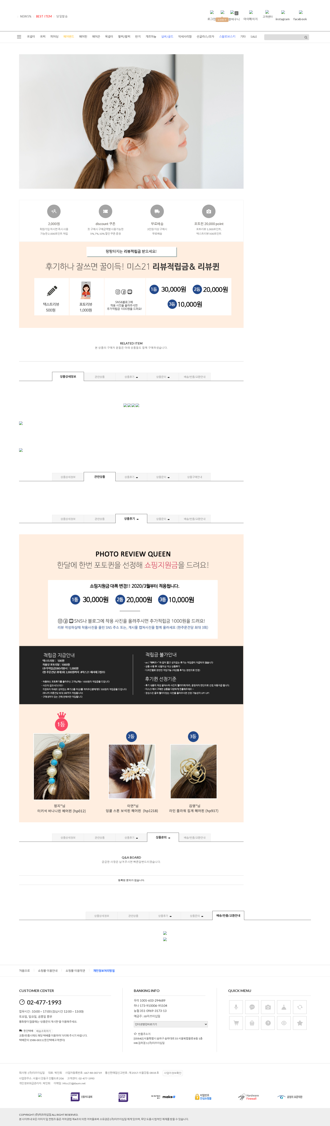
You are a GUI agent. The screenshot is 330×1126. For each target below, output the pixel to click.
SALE (254, 36)
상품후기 (130, 377)
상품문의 (161, 377)
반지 (138, 36)
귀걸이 (31, 36)
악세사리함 (185, 36)
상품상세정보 (68, 376)
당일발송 (62, 16)
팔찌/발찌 (124, 36)
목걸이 (109, 36)
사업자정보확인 (172, 1073)
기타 (243, 36)
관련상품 (100, 377)
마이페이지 (251, 19)
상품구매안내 (194, 477)
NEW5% (26, 16)
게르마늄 (150, 36)
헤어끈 (96, 36)
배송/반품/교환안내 (194, 377)
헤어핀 (83, 36)
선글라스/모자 (205, 36)
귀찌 (42, 36)
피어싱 (54, 36)
